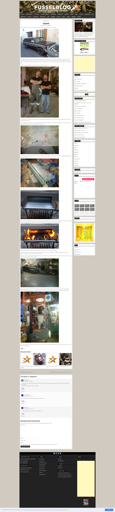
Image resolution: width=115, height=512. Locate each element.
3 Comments (49, 25)
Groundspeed (41, 468)
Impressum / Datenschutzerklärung (81, 90)
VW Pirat (63, 16)
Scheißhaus (77, 165)
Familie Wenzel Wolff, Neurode (63, 473)
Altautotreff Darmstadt (45, 14)
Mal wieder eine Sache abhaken (80, 106)
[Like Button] (22, 349)
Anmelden (76, 247)
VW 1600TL (58, 16)
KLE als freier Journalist (24, 471)
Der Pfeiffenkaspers (43, 462)
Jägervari (76, 154)
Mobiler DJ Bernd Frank (24, 469)
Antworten (23, 391)
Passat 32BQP (77, 158)
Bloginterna (66, 14)
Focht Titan (81, 14)
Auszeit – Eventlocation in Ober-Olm (64, 476)
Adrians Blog (41, 458)
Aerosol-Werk (41, 460)
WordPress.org (77, 254)
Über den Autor (77, 81)
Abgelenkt (46, 23)
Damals (76, 14)
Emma (76, 147)
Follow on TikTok (88, 179)
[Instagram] (58, 453)
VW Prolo (68, 16)
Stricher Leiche (35, 16)
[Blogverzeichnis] (85, 502)
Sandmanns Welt (42, 474)
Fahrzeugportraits (29, 14)
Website (22, 442)
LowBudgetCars (23, 16)
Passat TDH (29, 16)
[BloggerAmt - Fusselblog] (85, 501)
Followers (89, 181)
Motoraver (60, 458)
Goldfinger (76, 149)
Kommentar (23, 424)
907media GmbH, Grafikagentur (26, 467)
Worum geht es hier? (78, 79)
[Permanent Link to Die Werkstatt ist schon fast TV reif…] (52, 359)
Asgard (25, 380)
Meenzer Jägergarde (24, 460)
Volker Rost (60, 467)
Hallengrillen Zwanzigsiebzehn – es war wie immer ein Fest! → (61, 372)
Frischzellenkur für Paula (79, 117)
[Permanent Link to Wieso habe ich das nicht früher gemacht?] (27, 359)
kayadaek (60, 465)
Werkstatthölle (42, 16)
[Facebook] (56, 453)
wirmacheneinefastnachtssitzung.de (65, 475)
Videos (77, 181)
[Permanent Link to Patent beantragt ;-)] (39, 359)
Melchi (25, 407)
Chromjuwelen (60, 460)
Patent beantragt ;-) (36, 366)
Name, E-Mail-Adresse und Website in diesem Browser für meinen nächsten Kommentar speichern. (39, 444)
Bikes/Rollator (60, 14)
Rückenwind (53, 16)
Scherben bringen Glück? (63, 366)
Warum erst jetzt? (78, 110)
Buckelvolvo (77, 145)
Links (93, 14)
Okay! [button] (109, 509)
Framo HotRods (87, 14)
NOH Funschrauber (42, 470)
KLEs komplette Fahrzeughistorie (80, 83)
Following (82, 181)
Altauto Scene (36, 14)
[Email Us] (60, 453)
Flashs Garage (42, 466)
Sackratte (76, 163)
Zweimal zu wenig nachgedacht (80, 100)
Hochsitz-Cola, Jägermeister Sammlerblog (27, 458)
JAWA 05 (76, 156)
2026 (84, 203)
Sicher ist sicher (77, 113)
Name (22, 438)
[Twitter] (54, 453)
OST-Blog (41, 472)
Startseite (22, 14)
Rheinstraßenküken (24, 462)
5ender (76, 143)
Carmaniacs (74, 16)
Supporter (76, 88)
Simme (48, 16)
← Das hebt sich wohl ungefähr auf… (26, 372)
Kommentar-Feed (78, 251)
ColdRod (71, 14)
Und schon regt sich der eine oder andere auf (83, 122)
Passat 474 (77, 161)
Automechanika (53, 14)
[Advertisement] (84, 64)
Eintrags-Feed (77, 249)
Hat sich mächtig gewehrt (79, 119)
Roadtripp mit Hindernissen (80, 115)
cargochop (26, 395)
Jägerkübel (76, 152)
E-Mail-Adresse (24, 440)
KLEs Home (79, 16)
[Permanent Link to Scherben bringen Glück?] (65, 359)
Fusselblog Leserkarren (79, 85)
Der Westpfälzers (42, 464)
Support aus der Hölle (79, 108)
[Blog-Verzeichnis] (85, 500)
